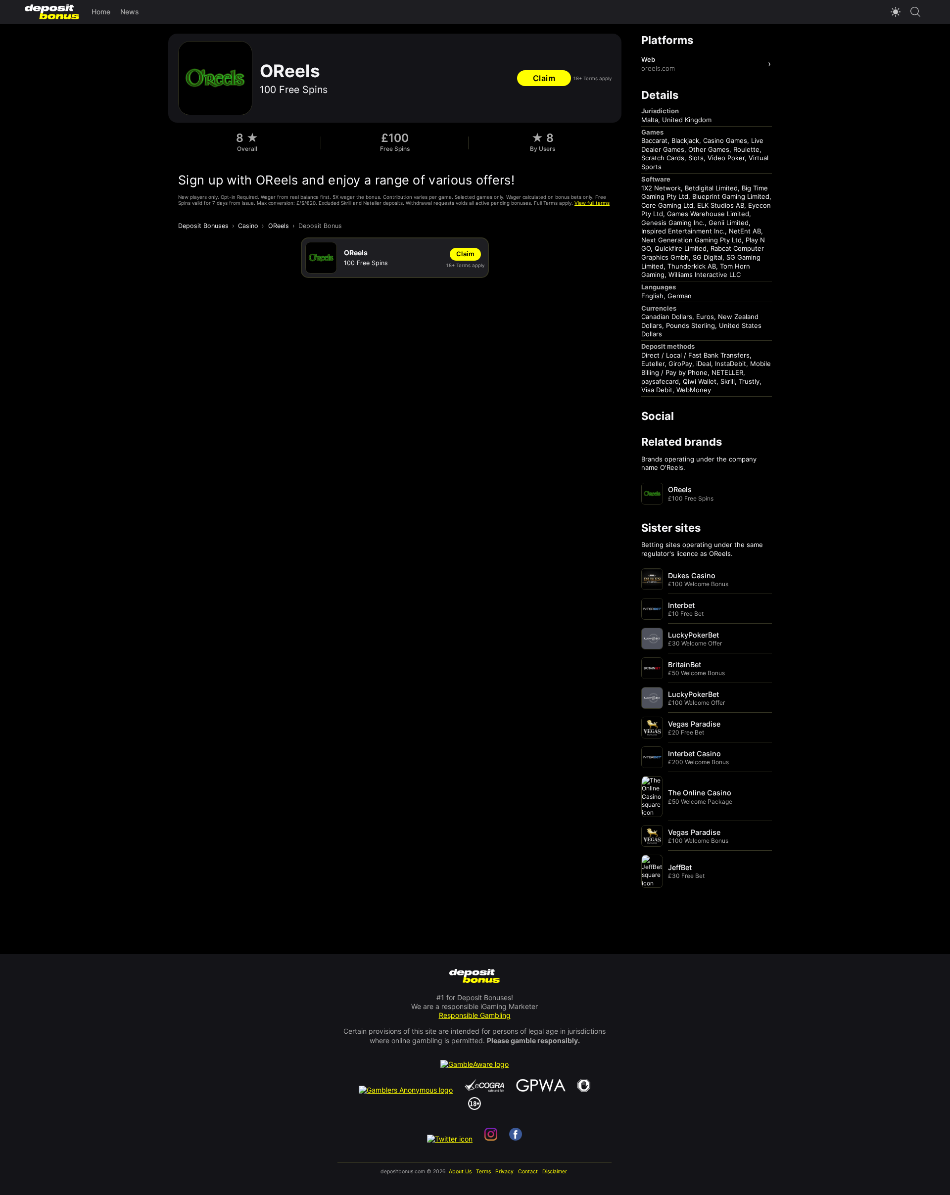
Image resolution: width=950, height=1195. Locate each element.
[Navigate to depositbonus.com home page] (474, 976)
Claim (544, 78)
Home (101, 11)
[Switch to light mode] (895, 12)
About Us (460, 1171)
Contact (528, 1171)
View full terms (592, 203)
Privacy (504, 1171)
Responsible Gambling (475, 1015)
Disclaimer (554, 1171)
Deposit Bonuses (203, 226)
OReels (278, 226)
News (129, 11)
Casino (248, 226)
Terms (483, 1171)
